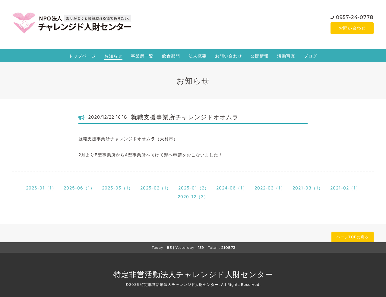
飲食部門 (171, 55)
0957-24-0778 (355, 17)
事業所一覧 (142, 55)
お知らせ (113, 55)
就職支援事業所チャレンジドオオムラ (185, 117)
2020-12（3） (193, 196)
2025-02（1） (155, 187)
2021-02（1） (345, 187)
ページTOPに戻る (353, 237)
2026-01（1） (41, 187)
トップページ (82, 55)
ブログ (310, 55)
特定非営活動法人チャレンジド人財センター (193, 274)
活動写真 (286, 55)
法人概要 (197, 55)
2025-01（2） (193, 187)
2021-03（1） (308, 187)
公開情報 (260, 55)
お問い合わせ (352, 27)
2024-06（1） (231, 187)
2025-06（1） (79, 187)
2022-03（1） (270, 187)
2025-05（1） (117, 187)
